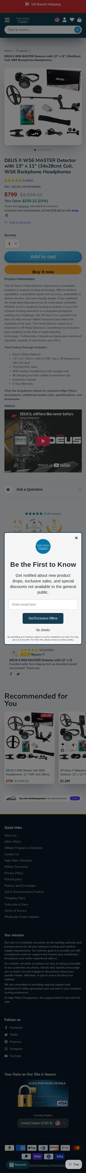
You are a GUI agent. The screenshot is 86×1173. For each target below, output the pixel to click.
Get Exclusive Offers (43, 618)
